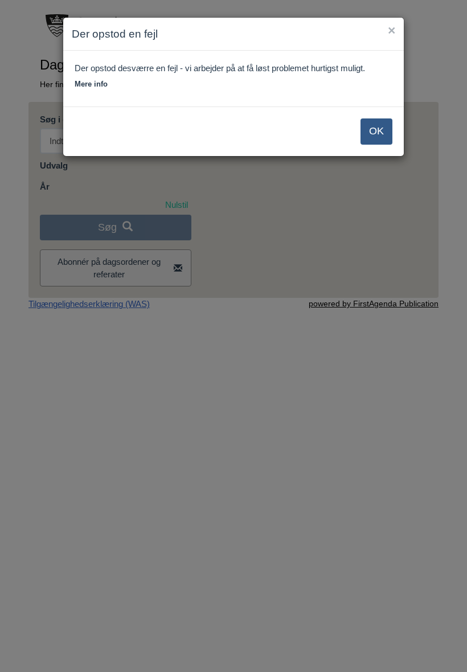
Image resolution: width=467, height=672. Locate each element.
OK (376, 131)
